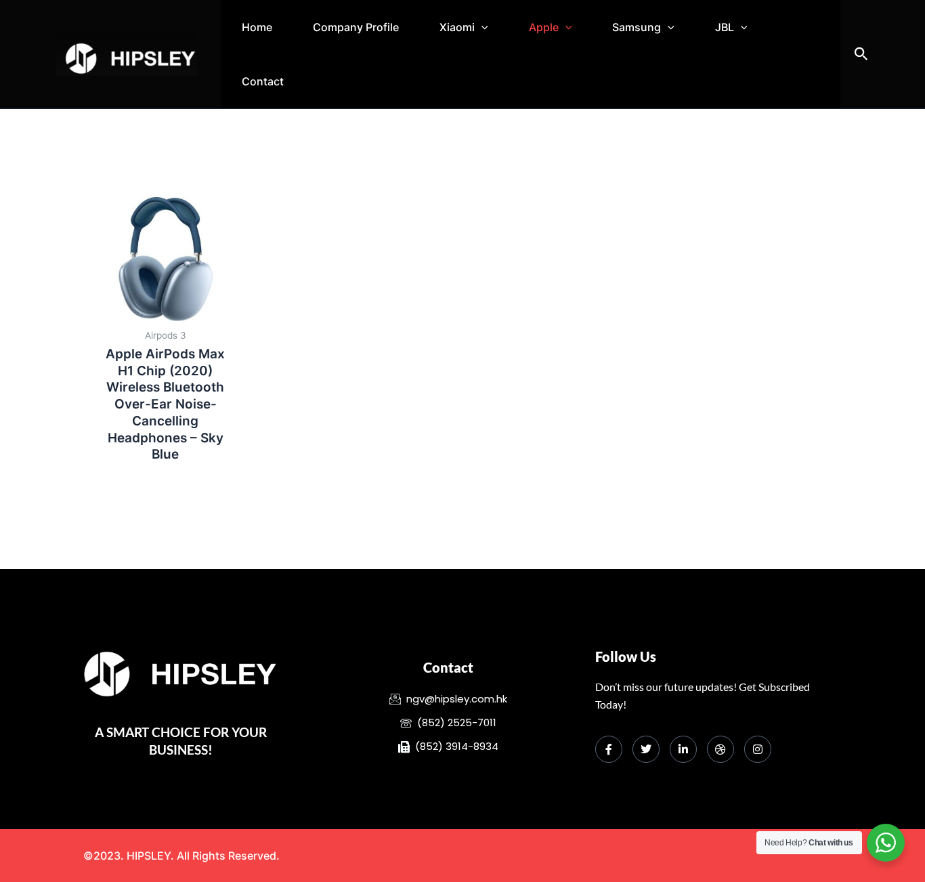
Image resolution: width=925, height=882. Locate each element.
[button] (481, 27)
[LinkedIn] (683, 749)
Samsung (636, 27)
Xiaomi (457, 27)
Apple (544, 27)
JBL (724, 27)
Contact (263, 81)
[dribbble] (720, 749)
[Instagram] (757, 749)
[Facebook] (608, 749)
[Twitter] (646, 749)
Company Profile (356, 27)
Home (257, 27)
